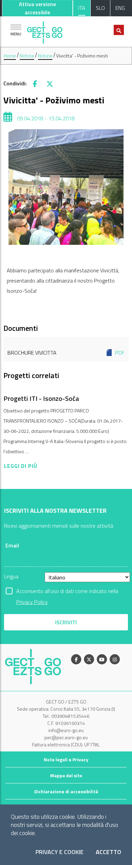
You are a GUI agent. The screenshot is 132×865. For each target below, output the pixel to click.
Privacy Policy (32, 602)
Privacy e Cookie (60, 852)
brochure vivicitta (66, 353)
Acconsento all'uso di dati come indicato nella (67, 591)
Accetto (108, 852)
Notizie (27, 55)
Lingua (11, 576)
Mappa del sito (66, 775)
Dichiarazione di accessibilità (66, 791)
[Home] (44, 31)
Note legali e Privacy (66, 759)
